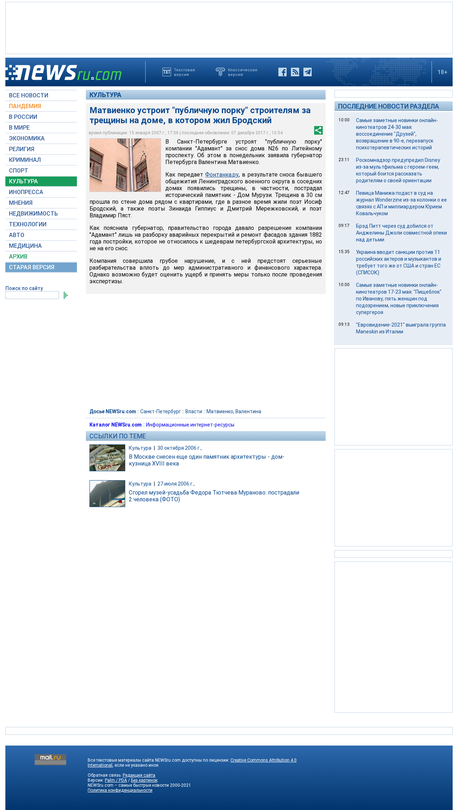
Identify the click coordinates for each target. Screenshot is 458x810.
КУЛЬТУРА (23, 181)
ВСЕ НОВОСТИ (28, 95)
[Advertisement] (229, 27)
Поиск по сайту (24, 288)
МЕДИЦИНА (25, 245)
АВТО (16, 235)
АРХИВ (18, 256)
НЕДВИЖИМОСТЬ (33, 213)
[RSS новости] (295, 72)
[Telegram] (307, 72)
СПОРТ (18, 170)
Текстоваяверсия (184, 72)
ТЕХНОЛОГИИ (28, 224)
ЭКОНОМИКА (27, 138)
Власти (193, 411)
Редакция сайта (139, 775)
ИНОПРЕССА (26, 192)
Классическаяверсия (242, 72)
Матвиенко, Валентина (233, 411)
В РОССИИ (23, 117)
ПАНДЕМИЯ (25, 106)
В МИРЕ (19, 127)
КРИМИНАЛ (25, 159)
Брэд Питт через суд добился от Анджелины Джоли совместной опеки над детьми (401, 232)
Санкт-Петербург (160, 411)
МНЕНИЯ (21, 202)
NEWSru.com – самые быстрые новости (128, 785)
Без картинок (144, 780)
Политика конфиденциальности (120, 790)
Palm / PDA (116, 780)
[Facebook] (282, 72)
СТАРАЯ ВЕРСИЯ (31, 267)
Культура (105, 94)
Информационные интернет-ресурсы (190, 425)
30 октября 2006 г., (179, 448)
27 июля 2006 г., (176, 484)
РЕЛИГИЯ (21, 149)
